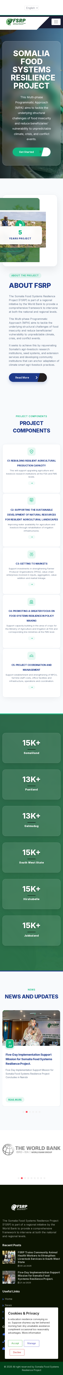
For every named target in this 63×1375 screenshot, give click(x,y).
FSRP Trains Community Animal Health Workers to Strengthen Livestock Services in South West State (39, 1257)
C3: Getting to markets (31, 563)
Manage (31, 1343)
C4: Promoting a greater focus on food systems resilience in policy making (32, 615)
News (8, 1305)
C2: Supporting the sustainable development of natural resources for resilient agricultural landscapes (31, 514)
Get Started (26, 152)
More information (31, 1332)
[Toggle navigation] (56, 22)
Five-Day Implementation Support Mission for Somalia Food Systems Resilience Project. (29, 1059)
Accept (15, 1343)
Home (8, 1298)
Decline (17, 1352)
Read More (22, 377)
